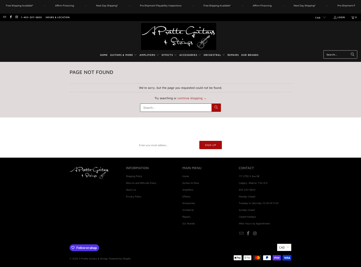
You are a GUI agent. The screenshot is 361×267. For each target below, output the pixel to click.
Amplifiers (187, 189)
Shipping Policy (134, 176)
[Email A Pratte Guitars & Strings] (4, 17)
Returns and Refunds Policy (141, 182)
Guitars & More (190, 182)
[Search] (352, 54)
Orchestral (188, 209)
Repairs (186, 216)
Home (185, 176)
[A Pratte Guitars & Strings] (178, 36)
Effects (186, 196)
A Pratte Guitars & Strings (93, 258)
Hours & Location (58, 17)
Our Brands (188, 223)
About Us (131, 189)
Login (341, 17)
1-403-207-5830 (31, 17)
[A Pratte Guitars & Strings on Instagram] (16, 17)
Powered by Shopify (120, 258)
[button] (123, 55)
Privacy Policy (133, 196)
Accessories (188, 203)
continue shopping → (191, 98)
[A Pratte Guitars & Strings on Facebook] (10, 17)
